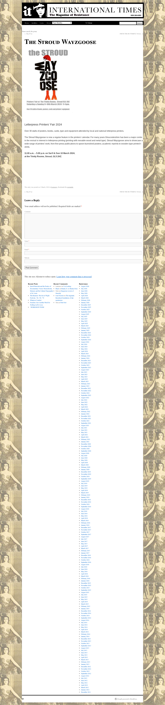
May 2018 (84, 516)
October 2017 (85, 532)
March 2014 (85, 632)
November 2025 (86, 307)
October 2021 (85, 421)
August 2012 (85, 676)
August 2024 (85, 342)
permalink (70, 187)
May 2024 (84, 349)
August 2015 (85, 592)
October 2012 (85, 671)
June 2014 (84, 625)
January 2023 (85, 386)
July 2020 (84, 455)
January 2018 (85, 525)
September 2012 (86, 673)
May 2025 (84, 321)
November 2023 (86, 363)
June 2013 (84, 653)
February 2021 (85, 439)
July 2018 (84, 511)
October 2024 (85, 337)
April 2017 (84, 546)
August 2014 (85, 620)
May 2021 (84, 432)
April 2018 (84, 518)
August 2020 (85, 453)
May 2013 (84, 655)
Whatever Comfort (35, 300)
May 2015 (84, 599)
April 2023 (84, 379)
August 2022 (85, 397)
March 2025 (85, 326)
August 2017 (85, 537)
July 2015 (84, 595)
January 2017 (85, 553)
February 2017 (85, 551)
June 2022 (84, 402)
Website (26, 258)
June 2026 (84, 291)
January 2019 (85, 497)
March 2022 (85, 409)
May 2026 (84, 293)
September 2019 (86, 479)
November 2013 (86, 641)
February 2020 (85, 467)
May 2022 (84, 404)
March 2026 (85, 298)
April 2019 (84, 490)
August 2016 (85, 564)
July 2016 (84, 567)
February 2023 (85, 384)
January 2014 (85, 636)
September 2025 (86, 312)
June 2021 (84, 430)
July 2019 (84, 483)
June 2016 (84, 569)
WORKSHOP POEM (37, 307)
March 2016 (85, 576)
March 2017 (85, 548)
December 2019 (86, 472)
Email (26, 249)
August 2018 (85, 509)
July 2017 (84, 539)
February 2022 (85, 411)
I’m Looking (67, 286)
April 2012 (84, 685)
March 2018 (85, 520)
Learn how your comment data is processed (74, 276)
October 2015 (85, 588)
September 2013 (86, 646)
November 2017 (86, 530)
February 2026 (85, 300)
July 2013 (84, 650)
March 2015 (85, 604)
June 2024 (84, 346)
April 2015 (84, 602)
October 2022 (85, 393)
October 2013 (85, 643)
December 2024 (86, 333)
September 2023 (86, 367)
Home (27, 23)
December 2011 (86, 692)
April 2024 (84, 351)
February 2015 (85, 606)
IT (23, 699)
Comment (27, 211)
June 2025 (84, 319)
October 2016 (85, 560)
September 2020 (86, 451)
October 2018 (85, 504)
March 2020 (85, 465)
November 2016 (86, 557)
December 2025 (86, 305)
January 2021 (85, 442)
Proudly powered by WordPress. (127, 699)
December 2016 (86, 555)
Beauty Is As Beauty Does (69, 289)
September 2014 (86, 618)
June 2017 (84, 541)
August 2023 (85, 370)
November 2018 (86, 502)
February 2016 (85, 578)
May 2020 (84, 460)
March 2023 (85, 381)
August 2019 (85, 481)
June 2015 (84, 597)
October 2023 (85, 365)
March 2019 (85, 493)
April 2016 (84, 574)
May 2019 (84, 488)
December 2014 (86, 611)
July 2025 (84, 316)
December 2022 (86, 388)
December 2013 (86, 639)
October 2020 (85, 449)
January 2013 (85, 664)
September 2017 (86, 534)
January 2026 (85, 302)
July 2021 (84, 428)
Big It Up (28, 34)
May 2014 (84, 627)
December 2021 (86, 416)
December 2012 (86, 666)
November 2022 (86, 391)
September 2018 (86, 506)
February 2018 (85, 523)
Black (57, 289)
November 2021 (86, 418)
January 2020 (85, 469)
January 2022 (85, 414)
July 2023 (84, 372)
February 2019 (85, 495)
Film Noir (63, 302)
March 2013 (85, 659)
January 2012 (85, 690)
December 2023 (86, 360)
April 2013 (84, 657)
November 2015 (86, 585)
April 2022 (84, 407)
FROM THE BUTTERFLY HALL (131, 34)
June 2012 (84, 680)
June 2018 (84, 513)
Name (26, 241)
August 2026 (85, 286)
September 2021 (86, 423)
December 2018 (86, 500)
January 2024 (85, 358)
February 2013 (85, 662)
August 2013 (85, 648)
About (48, 23)
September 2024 (86, 340)
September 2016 (86, 562)
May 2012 (84, 683)
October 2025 (85, 309)
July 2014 (84, 622)
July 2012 (84, 678)
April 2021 (84, 435)
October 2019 (85, 476)
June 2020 (84, 458)
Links (42, 23)
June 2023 (84, 374)
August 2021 (85, 425)
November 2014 (86, 613)
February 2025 (85, 328)
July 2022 (84, 400)
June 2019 (84, 486)
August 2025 (85, 314)
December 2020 (86, 444)
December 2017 (86, 527)
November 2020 (86, 446)
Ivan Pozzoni (60, 295)
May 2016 (84, 571)
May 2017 (84, 544)
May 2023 (84, 377)
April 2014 (84, 629)
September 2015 (86, 590)
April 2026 (84, 295)
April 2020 (84, 462)
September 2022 (86, 395)
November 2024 (86, 335)
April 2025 (84, 323)
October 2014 (85, 615)
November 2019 (86, 474)
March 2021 (85, 437)
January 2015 (85, 608)
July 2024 (84, 344)
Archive (34, 23)
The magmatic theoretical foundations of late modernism (65, 297)
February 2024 (85, 356)
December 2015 (86, 583)
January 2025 (85, 330)
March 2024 (85, 353)
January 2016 (85, 581)
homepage (54, 187)
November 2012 (86, 669)
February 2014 (85, 634)
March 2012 (85, 687)
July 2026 (84, 289)
